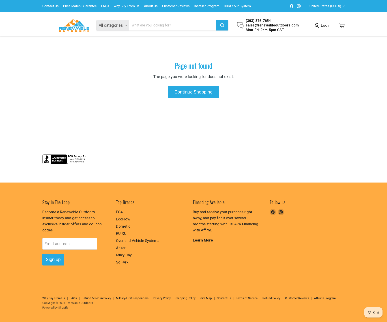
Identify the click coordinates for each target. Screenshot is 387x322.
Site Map (206, 298)
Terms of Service (247, 298)
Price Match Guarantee (80, 6)
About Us (151, 6)
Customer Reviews (176, 6)
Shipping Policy (186, 298)
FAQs (105, 6)
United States (325, 6)
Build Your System (237, 6)
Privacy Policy (162, 298)
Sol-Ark (122, 262)
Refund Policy (271, 298)
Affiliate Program (325, 298)
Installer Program (206, 6)
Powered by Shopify (55, 307)
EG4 (119, 212)
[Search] (222, 25)
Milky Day (124, 255)
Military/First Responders (132, 298)
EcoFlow (123, 219)
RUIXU (121, 233)
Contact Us (50, 6)
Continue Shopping (193, 92)
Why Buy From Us (127, 6)
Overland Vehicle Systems (137, 240)
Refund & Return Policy (96, 298)
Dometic (123, 226)
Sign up (53, 259)
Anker (121, 248)
